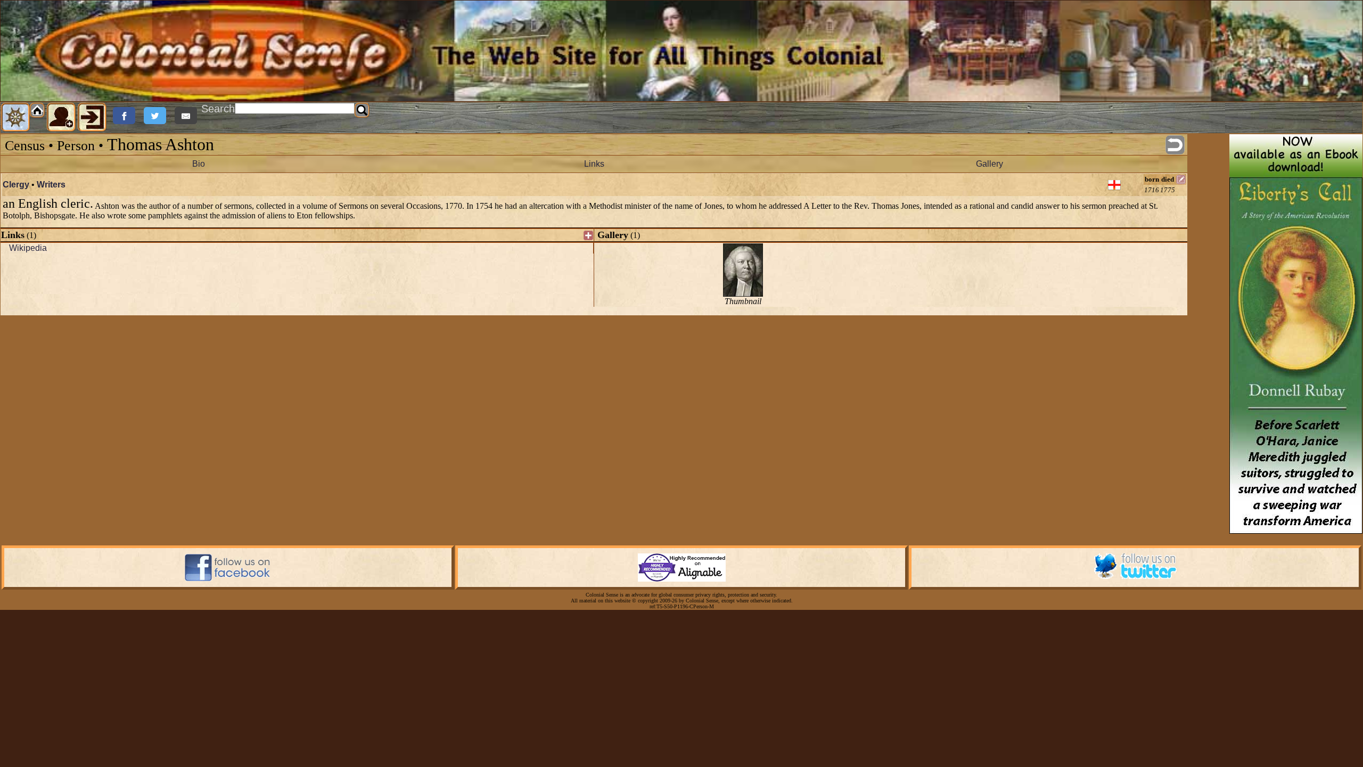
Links (594, 163)
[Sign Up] (61, 117)
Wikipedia (28, 247)
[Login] (92, 117)
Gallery (989, 163)
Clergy (16, 184)
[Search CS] (362, 110)
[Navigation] (15, 117)
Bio (198, 163)
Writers (51, 184)
